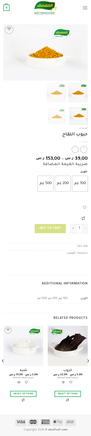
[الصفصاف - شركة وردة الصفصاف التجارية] (45, 7)
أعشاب (83, 128)
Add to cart (50, 228)
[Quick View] (63, 383)
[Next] (7, 52)
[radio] (80, 183)
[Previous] (80, 52)
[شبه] (23, 346)
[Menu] (85, 7)
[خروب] (68, 346)
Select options (68, 394)
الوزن (83, 172)
